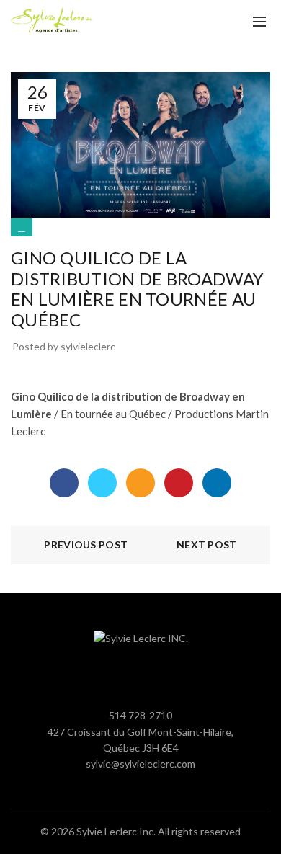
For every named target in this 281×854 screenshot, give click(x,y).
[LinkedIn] (216, 482)
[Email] (140, 482)
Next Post (207, 544)
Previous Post (86, 544)
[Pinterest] (178, 482)
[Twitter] (102, 482)
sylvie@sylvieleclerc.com (140, 763)
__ (21, 227)
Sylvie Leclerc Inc (114, 831)
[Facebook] (64, 482)
